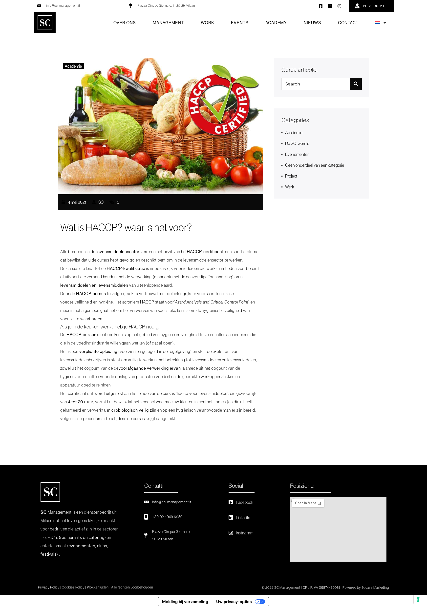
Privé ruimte (375, 6)
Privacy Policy (49, 587)
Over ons (124, 22)
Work (207, 22)
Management (168, 22)
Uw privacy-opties (234, 601)
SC (101, 202)
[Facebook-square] (321, 6)
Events (240, 22)
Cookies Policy (73, 587)
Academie (73, 66)
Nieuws (312, 22)
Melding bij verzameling (185, 601)
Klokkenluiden (98, 587)
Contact (348, 22)
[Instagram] (340, 6)
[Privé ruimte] (357, 5)
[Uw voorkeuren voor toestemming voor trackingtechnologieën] (418, 599)
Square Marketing (375, 587)
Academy (276, 22)
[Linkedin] (330, 6)
